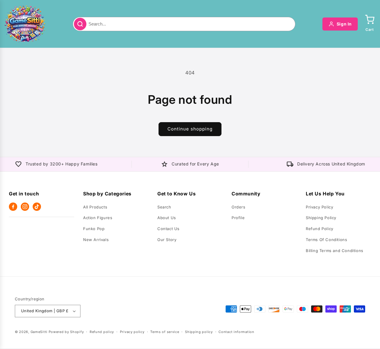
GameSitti (39, 332)
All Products (95, 207)
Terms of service (164, 332)
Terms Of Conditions (326, 239)
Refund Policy (319, 228)
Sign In (344, 23)
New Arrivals (96, 239)
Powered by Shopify (66, 332)
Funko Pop (93, 228)
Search (164, 207)
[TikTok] (37, 207)
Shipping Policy (321, 217)
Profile (238, 217)
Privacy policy (132, 332)
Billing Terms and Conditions (334, 250)
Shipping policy (199, 332)
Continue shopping (190, 129)
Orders (239, 207)
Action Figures (97, 217)
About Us (166, 217)
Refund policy (102, 332)
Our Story (166, 239)
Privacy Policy (319, 207)
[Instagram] (25, 207)
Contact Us (168, 228)
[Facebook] (13, 207)
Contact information (236, 332)
